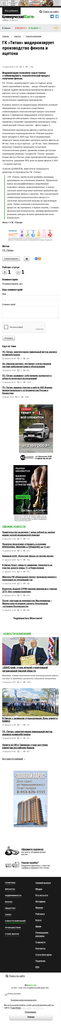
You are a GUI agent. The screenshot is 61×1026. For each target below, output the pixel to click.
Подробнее (15, 1008)
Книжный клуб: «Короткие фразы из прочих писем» (28, 556)
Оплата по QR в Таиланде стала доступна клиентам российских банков (25, 746)
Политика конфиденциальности (23, 1000)
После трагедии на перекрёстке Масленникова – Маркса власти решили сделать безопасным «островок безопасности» (27, 603)
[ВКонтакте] (36, 258)
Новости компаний (17, 633)
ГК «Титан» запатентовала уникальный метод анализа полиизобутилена (27, 733)
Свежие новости (14, 526)
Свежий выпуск (43, 883)
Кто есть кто (41, 895)
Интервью (40, 901)
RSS (37, 967)
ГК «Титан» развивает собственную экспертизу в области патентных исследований (26, 377)
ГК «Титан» (8, 250)
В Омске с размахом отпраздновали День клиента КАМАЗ (30, 720)
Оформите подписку (32, 849)
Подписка (40, 961)
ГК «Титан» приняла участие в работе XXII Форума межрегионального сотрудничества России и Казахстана (27, 390)
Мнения (39, 908)
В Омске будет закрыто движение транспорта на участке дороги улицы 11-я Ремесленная (27, 566)
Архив (38, 926)
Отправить (8, 338)
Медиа (38, 889)
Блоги (38, 920)
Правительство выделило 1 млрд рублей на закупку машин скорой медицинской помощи (28, 533)
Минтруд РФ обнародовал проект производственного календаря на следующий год (29, 578)
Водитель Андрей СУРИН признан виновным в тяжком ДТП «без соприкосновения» (29, 590)
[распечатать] (26, 260)
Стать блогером (43, 955)
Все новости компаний (12, 759)
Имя (4, 294)
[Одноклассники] (39, 258)
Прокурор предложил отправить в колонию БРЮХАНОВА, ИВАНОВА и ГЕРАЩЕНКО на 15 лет (26, 545)
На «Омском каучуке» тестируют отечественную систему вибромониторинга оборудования (26, 365)
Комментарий (8, 304)
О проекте (40, 942)
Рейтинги (40, 914)
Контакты (40, 948)
